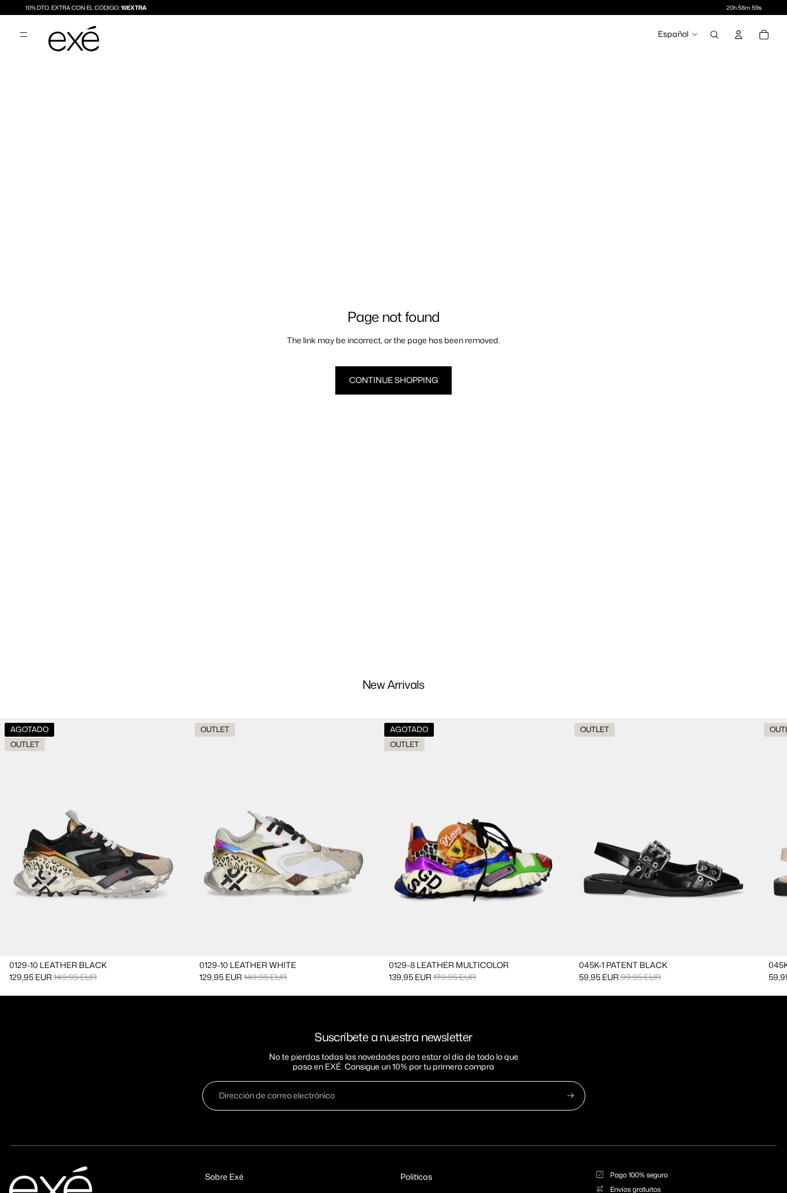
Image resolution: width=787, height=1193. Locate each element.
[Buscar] (714, 34)
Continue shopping (393, 379)
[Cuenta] (738, 34)
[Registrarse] (570, 1095)
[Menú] (23, 34)
